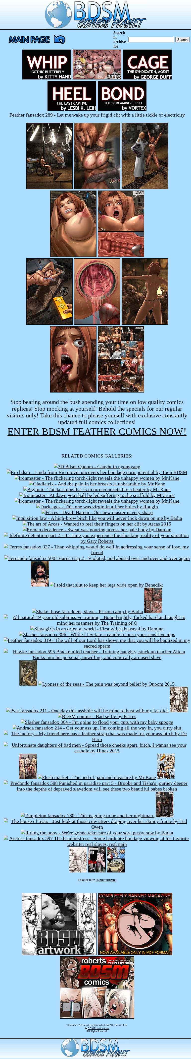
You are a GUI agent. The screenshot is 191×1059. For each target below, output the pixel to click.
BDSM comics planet (98, 1028)
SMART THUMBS (106, 880)
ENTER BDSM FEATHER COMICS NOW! (97, 431)
